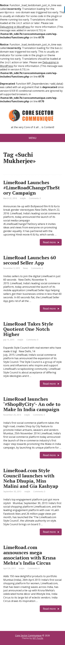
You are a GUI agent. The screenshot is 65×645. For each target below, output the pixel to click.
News (25, 268)
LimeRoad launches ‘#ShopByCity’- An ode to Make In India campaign (31, 404)
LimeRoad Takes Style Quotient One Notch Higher (28, 329)
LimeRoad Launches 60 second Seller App (29, 260)
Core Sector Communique (28, 635)
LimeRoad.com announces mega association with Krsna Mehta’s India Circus (29, 555)
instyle (23, 198)
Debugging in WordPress (15, 27)
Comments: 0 (35, 198)
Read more (49, 242)
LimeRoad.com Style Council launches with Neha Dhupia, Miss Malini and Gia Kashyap (30, 478)
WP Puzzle (37, 638)
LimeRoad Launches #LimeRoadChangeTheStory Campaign (31, 187)
